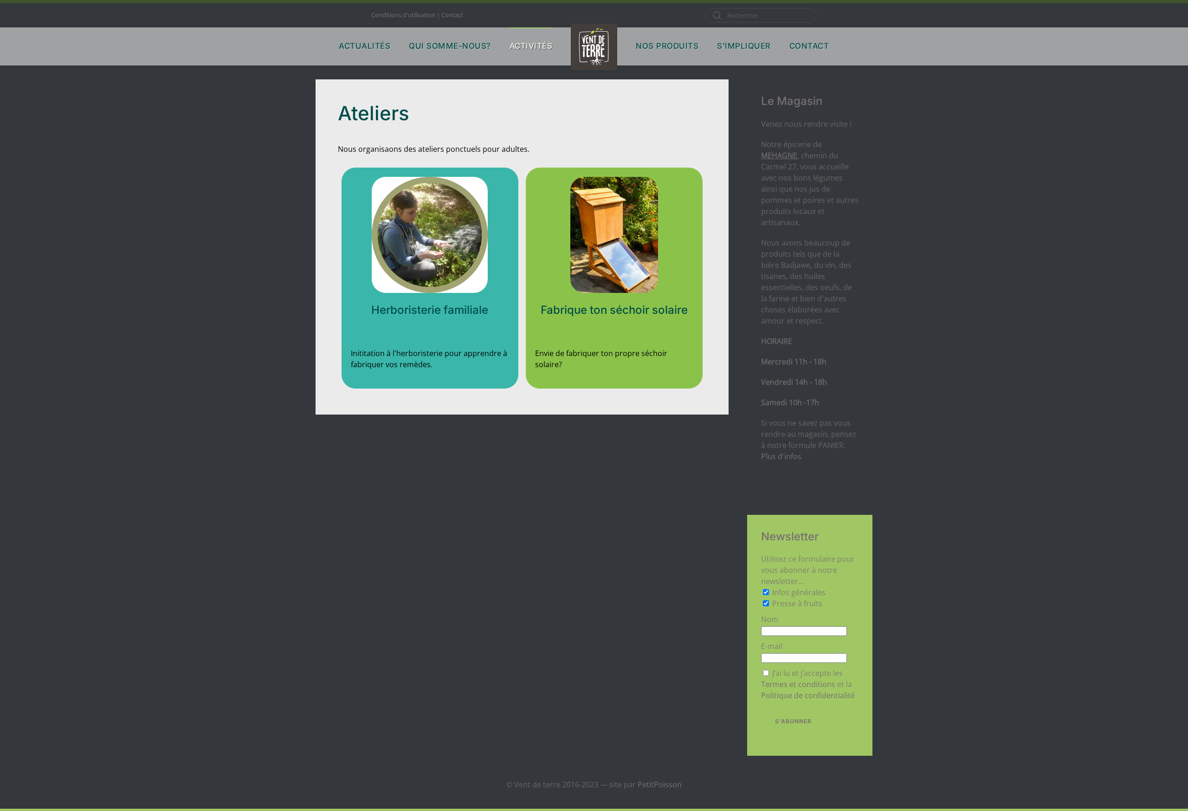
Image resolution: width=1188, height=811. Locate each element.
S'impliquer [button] (744, 46)
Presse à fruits (797, 603)
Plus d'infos (781, 456)
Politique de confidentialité (808, 695)
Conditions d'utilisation (403, 15)
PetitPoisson (660, 784)
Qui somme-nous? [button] (450, 46)
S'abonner (793, 721)
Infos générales (799, 592)
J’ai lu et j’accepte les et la (808, 684)
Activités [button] (531, 46)
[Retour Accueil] (594, 47)
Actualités (364, 46)
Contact (452, 15)
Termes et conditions (798, 684)
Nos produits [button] (667, 46)
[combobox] (761, 15)
